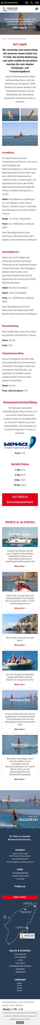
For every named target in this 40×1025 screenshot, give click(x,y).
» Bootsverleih (20, 954)
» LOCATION (20, 879)
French (19, 985)
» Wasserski (20, 969)
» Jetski (20, 960)
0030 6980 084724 (21, 859)
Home (4, 39)
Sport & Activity (13, 39)
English (19, 983)
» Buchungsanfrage (20, 873)
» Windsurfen (20, 972)
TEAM (12, 1005)
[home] (10, 9)
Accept (20, 1022)
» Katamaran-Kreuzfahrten (20, 966)
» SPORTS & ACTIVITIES (20, 876)
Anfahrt (5, 1005)
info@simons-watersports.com (22, 862)
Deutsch (19, 988)
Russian (19, 990)
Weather (19, 1005)
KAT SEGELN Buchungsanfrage (20, 499)
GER (37, 2)
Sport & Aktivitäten (26, 1002)
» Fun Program (20, 957)
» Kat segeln (20, 963)
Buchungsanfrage (9, 1002)
